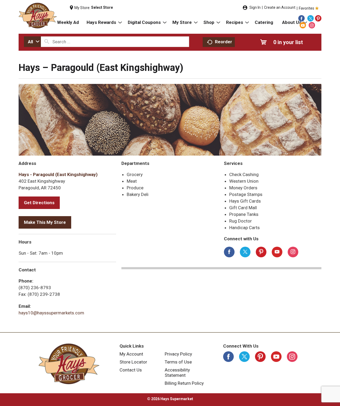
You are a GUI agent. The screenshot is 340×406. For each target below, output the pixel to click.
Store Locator (133, 362)
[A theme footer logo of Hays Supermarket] (69, 363)
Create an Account (279, 7)
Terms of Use (178, 362)
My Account (131, 354)
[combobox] (32, 41)
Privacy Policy (178, 354)
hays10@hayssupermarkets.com (51, 312)
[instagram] (312, 25)
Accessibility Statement (177, 372)
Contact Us (131, 370)
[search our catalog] (47, 41)
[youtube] (303, 25)
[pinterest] (318, 18)
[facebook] (301, 18)
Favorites (306, 8)
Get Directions (39, 202)
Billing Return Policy (184, 383)
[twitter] (310, 18)
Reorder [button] (223, 41)
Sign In (255, 7)
